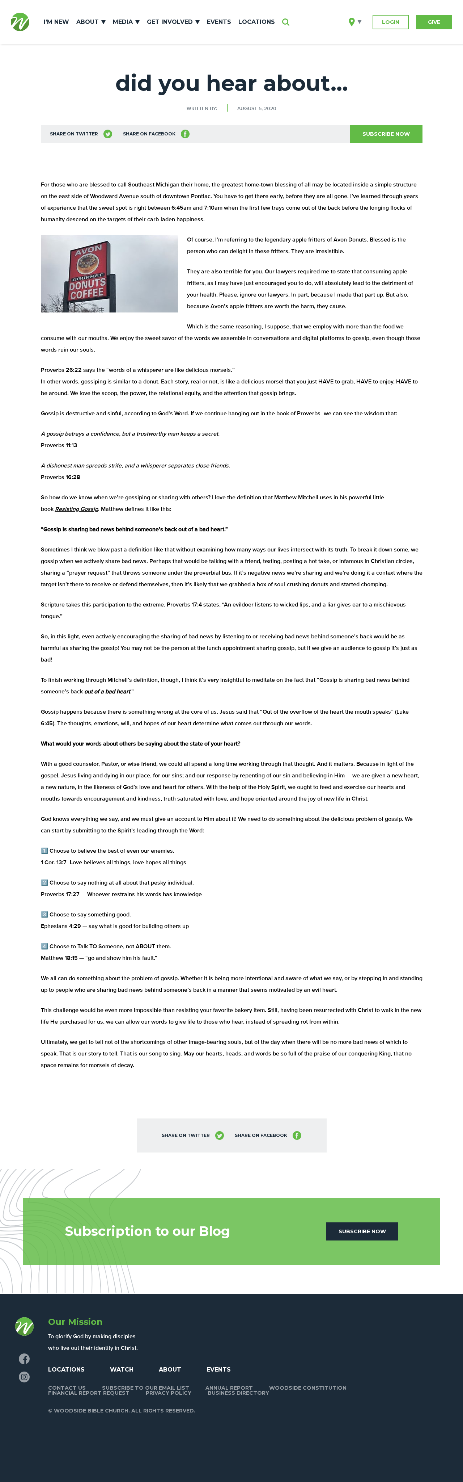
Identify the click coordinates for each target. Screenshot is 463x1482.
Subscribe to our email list (145, 1388)
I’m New (56, 21)
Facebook (24, 1358)
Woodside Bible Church (20, 22)
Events (219, 21)
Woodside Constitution (308, 1388)
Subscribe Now (386, 134)
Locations (256, 21)
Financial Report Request (88, 1393)
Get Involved (170, 21)
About (87, 21)
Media (123, 21)
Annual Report (229, 1388)
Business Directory (238, 1393)
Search (285, 22)
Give (434, 22)
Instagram (24, 1377)
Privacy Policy (168, 1393)
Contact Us (67, 1388)
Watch (121, 1369)
